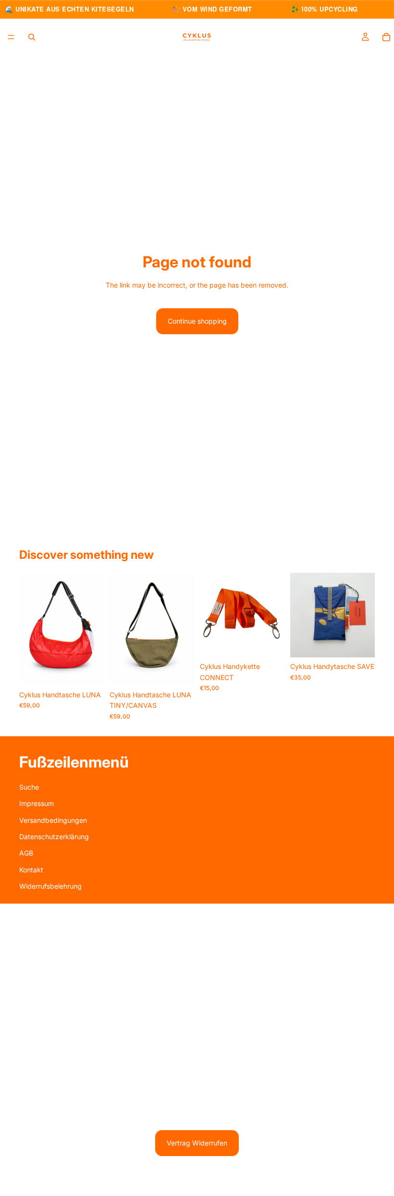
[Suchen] (31, 36)
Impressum (36, 803)
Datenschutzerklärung (54, 836)
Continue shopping (197, 321)
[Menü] (11, 37)
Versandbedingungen (53, 820)
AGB (26, 853)
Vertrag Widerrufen (197, 1143)
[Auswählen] (269, 643)
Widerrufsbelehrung (50, 886)
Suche (29, 787)
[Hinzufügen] (89, 671)
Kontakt (31, 870)
